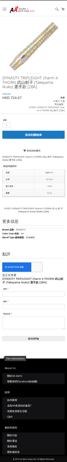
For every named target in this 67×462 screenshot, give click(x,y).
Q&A (9, 416)
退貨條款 (12, 446)
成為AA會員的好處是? (19, 405)
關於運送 (12, 441)
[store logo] (22, 10)
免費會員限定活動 (17, 411)
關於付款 (12, 435)
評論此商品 (6, 94)
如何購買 (12, 400)
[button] (27, 73)
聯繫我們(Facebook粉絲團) (22, 381)
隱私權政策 (13, 452)
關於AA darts (14, 376)
